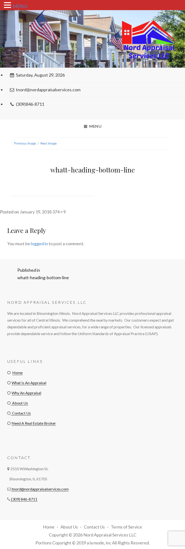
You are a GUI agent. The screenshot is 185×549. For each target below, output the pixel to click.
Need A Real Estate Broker (34, 423)
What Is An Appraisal (29, 382)
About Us (19, 403)
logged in (39, 243)
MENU (20, 6)
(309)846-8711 (30, 104)
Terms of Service (126, 526)
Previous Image (25, 143)
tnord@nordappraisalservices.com (48, 89)
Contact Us (21, 413)
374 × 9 (59, 211)
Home (17, 372)
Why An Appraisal (26, 392)
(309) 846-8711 (23, 499)
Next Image (48, 143)
